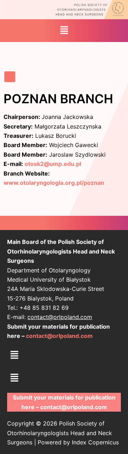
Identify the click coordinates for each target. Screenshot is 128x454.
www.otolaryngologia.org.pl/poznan (54, 182)
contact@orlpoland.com (59, 316)
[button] (64, 30)
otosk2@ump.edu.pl (53, 163)
